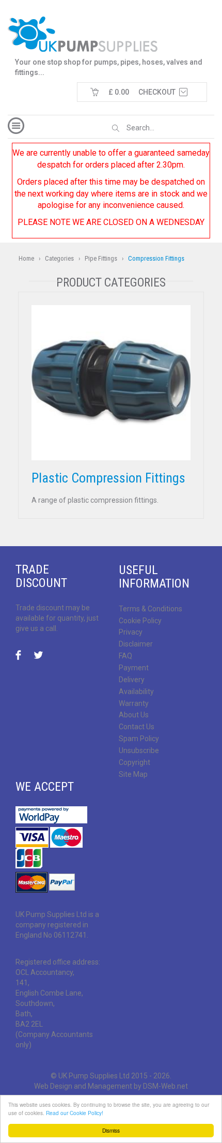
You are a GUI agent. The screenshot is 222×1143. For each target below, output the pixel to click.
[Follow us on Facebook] (21, 655)
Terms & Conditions (150, 609)
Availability (136, 691)
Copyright (134, 762)
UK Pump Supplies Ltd (94, 1076)
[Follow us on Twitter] (38, 655)
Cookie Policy (140, 620)
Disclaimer (136, 644)
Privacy (130, 632)
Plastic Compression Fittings (108, 478)
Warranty (134, 703)
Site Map (133, 774)
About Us (134, 715)
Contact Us (136, 727)
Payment (134, 668)
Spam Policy (139, 738)
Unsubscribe (139, 750)
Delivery (132, 679)
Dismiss (111, 1130)
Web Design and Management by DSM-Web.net (111, 1086)
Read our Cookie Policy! (74, 1113)
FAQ (125, 656)
